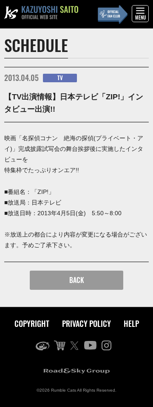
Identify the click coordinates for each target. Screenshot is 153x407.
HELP (131, 323)
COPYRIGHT (31, 323)
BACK (76, 280)
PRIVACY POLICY (86, 323)
